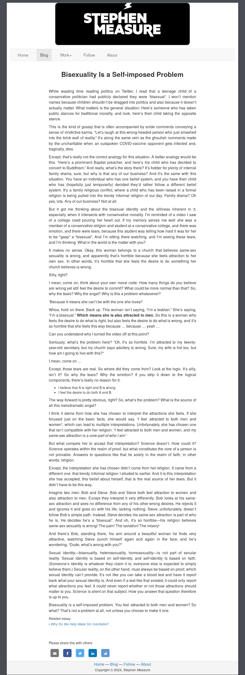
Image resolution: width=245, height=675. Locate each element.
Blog (44, 55)
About (112, 55)
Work (64, 55)
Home (23, 55)
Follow (89, 55)
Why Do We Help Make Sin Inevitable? (80, 624)
